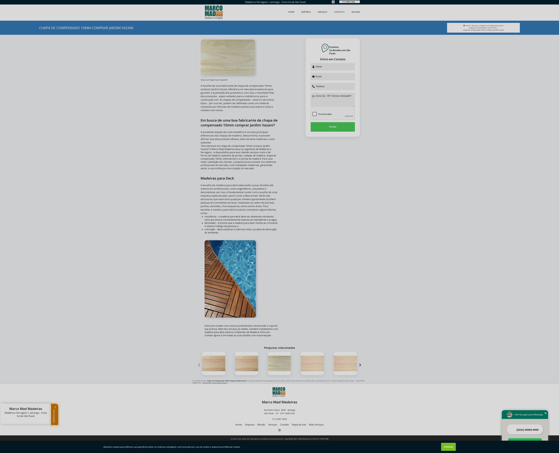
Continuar (448, 447)
